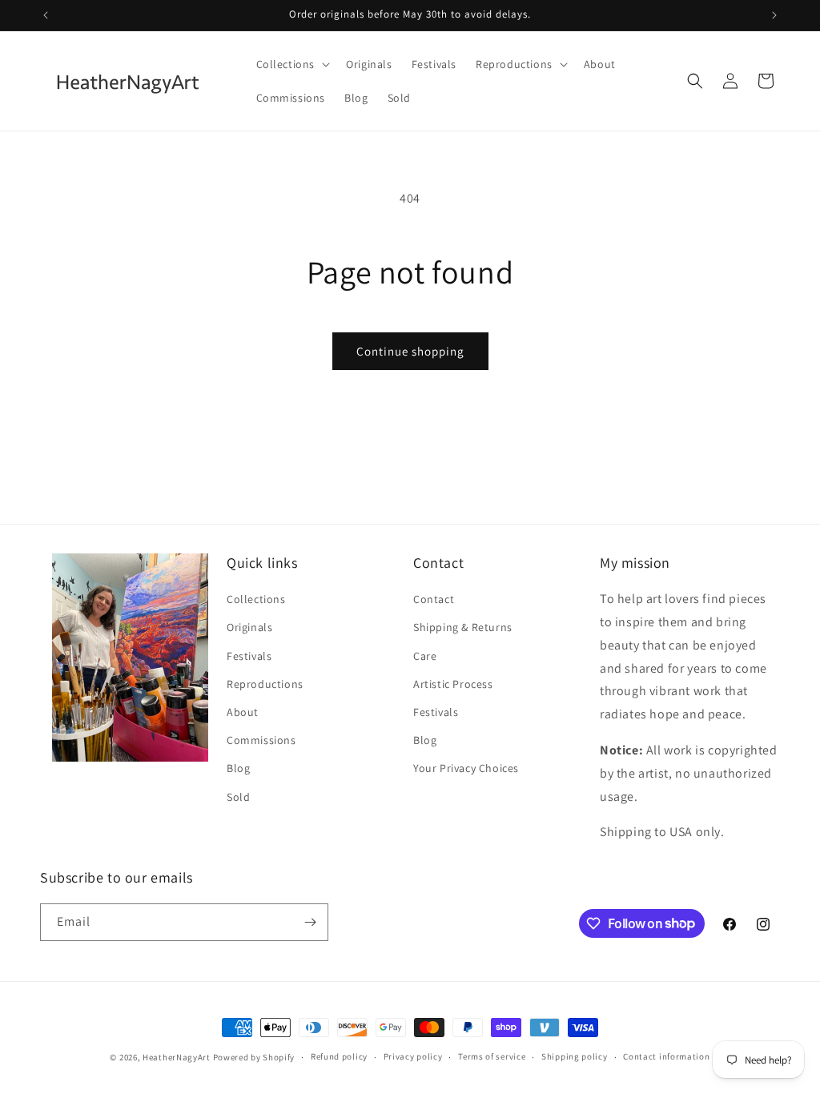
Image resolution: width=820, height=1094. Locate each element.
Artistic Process (453, 684)
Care (424, 656)
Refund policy (339, 1056)
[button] (292, 64)
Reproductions (265, 684)
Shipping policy (574, 1056)
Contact (433, 599)
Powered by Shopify (254, 1057)
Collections (256, 599)
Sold (238, 797)
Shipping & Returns (462, 627)
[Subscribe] (310, 922)
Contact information (666, 1056)
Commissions (261, 740)
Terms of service (491, 1056)
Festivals (249, 656)
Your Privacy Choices (466, 768)
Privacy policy (413, 1056)
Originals (249, 627)
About (243, 712)
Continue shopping (410, 351)
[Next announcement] (774, 15)
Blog (238, 768)
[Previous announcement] (45, 15)
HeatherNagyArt (177, 1057)
